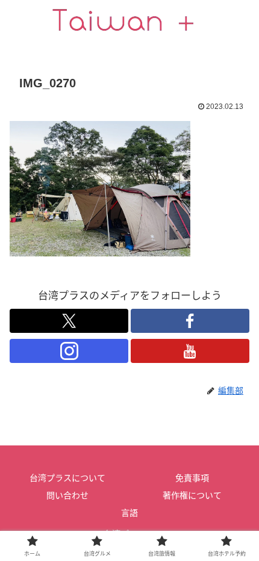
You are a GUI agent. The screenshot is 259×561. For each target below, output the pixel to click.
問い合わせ (67, 495)
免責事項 (192, 478)
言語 (129, 513)
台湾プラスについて (67, 478)
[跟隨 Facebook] (190, 321)
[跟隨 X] (69, 321)
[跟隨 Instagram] (69, 351)
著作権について (192, 495)
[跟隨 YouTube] (190, 351)
